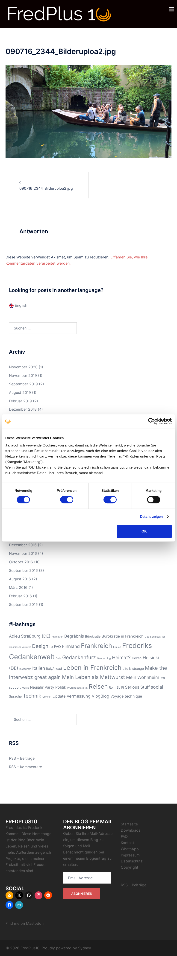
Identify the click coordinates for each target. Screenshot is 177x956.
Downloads (130, 830)
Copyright (129, 867)
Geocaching (104, 658)
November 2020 (23, 367)
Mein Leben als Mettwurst (93, 677)
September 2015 (23, 604)
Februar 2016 (20, 596)
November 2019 (23, 375)
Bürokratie (92, 636)
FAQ (57, 646)
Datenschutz (132, 861)
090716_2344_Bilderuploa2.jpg (46, 188)
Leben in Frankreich (92, 667)
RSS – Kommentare (25, 766)
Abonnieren (81, 894)
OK (144, 531)
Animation (57, 636)
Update (59, 696)
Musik (25, 687)
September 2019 (23, 384)
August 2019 (20, 392)
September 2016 (23, 570)
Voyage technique (126, 696)
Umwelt (46, 696)
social (157, 687)
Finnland (71, 646)
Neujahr (37, 687)
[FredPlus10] (60, 13)
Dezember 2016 (23, 545)
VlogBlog (100, 696)
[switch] (66, 499)
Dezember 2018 (23, 409)
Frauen (117, 647)
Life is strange (133, 668)
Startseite (129, 824)
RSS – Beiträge (22, 758)
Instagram (25, 668)
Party (49, 687)
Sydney (84, 948)
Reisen (98, 686)
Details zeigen (151, 516)
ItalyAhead (54, 668)
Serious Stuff (137, 687)
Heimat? (121, 657)
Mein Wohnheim (142, 677)
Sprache (15, 696)
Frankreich (96, 646)
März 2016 (18, 587)
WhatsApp (130, 849)
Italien (38, 668)
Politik (60, 687)
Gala (58, 658)
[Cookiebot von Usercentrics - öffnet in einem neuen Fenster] (151, 421)
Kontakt (127, 842)
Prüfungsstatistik (77, 687)
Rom (112, 687)
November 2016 (23, 553)
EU (51, 647)
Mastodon (35, 923)
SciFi (120, 687)
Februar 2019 (20, 401)
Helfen (137, 658)
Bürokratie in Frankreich (123, 636)
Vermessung (79, 696)
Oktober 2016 (21, 562)
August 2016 (20, 579)
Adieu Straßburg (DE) (29, 636)
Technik (32, 696)
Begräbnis (74, 636)
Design (40, 646)
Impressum (130, 855)
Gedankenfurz (79, 657)
